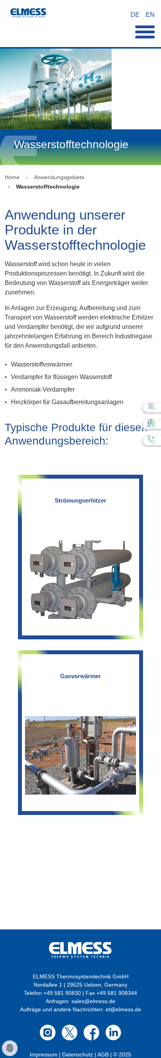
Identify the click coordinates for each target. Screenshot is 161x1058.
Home (12, 177)
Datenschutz (77, 1054)
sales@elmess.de (93, 1001)
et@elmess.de (123, 1009)
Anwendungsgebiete (59, 177)
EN (150, 14)
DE (135, 14)
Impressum (43, 1054)
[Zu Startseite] (28, 15)
